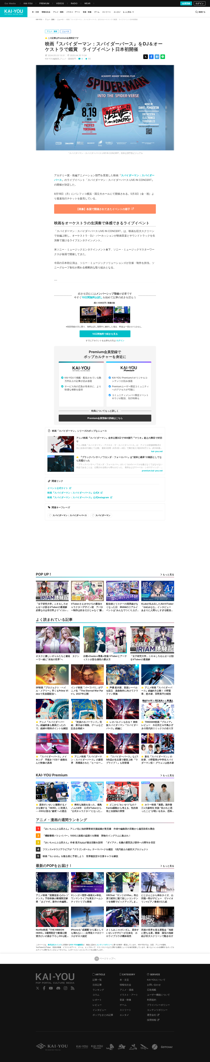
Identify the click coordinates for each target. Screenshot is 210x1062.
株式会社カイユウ (55, 945)
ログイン (200, 3)
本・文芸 (124, 979)
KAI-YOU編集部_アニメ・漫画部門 (60, 58)
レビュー (97, 1004)
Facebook (44, 988)
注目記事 (97, 984)
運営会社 (151, 1014)
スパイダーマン (102, 515)
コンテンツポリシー (104, 945)
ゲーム (123, 1004)
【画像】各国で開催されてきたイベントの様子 (103, 209)
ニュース (60, 19)
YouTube (51, 988)
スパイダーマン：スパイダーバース (69, 515)
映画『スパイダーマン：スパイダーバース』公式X (73, 492)
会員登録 (186, 3)
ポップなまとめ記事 (103, 1014)
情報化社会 (125, 984)
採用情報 (151, 1019)
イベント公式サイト (57, 488)
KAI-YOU (39, 19)
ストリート (125, 1009)
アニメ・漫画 (49, 19)
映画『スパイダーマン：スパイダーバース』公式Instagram (78, 497)
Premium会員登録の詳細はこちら (105, 418)
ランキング (98, 989)
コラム (96, 994)
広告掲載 (151, 989)
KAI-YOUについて (156, 979)
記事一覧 (97, 979)
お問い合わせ (154, 984)
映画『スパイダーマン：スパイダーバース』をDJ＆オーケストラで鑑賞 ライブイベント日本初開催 (104, 46)
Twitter (37, 988)
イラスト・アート (129, 994)
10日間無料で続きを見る (105, 333)
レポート (97, 999)
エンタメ (124, 1014)
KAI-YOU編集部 (76, 945)
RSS (72, 988)
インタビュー (99, 1009)
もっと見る (127, 12)
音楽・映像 (125, 999)
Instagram (65, 988)
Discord (58, 988)
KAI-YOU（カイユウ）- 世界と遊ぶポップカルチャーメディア (14, 12)
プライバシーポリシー (158, 1004)
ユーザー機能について (158, 994)
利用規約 (151, 999)
